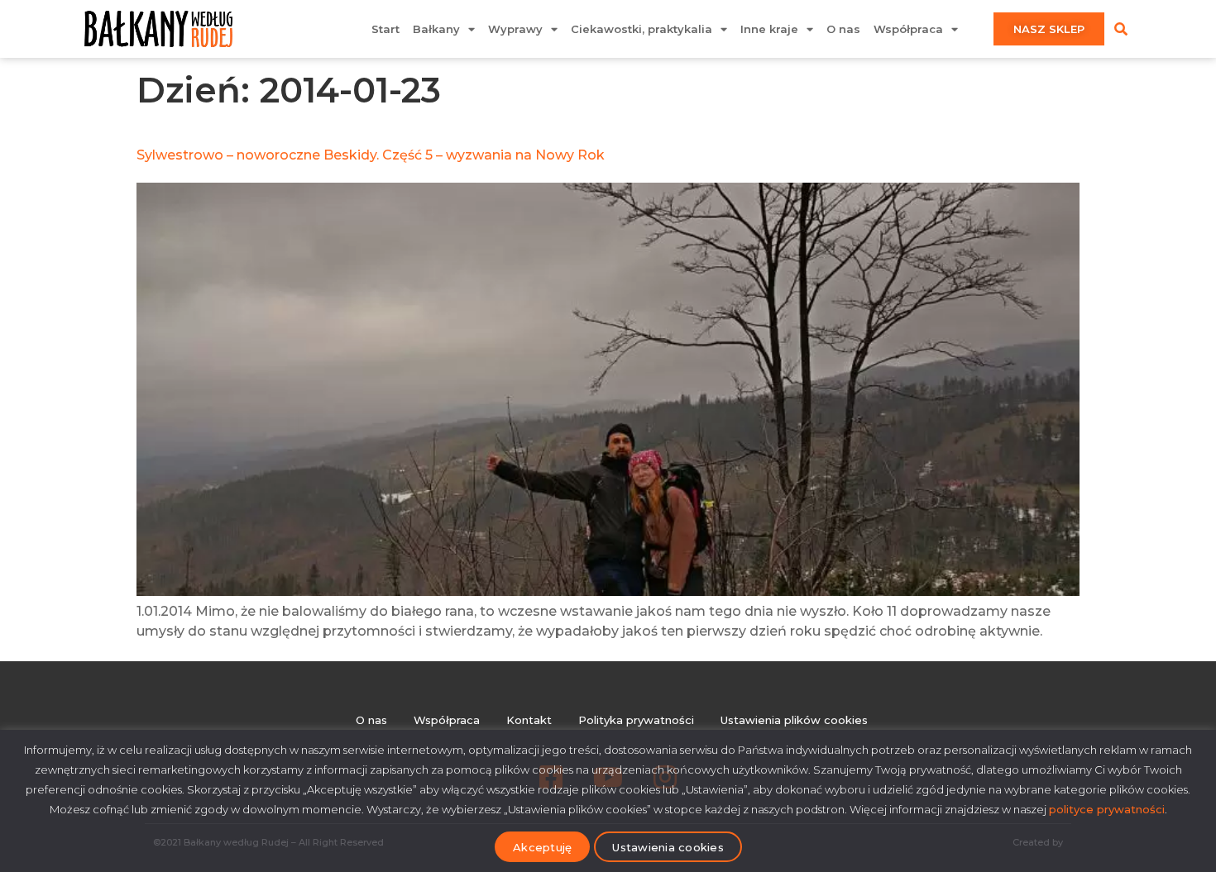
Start (385, 29)
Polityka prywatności (636, 720)
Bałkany (436, 29)
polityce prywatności (1107, 809)
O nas (843, 29)
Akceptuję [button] (542, 847)
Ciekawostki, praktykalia (641, 29)
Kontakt (529, 720)
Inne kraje (769, 29)
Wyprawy (515, 29)
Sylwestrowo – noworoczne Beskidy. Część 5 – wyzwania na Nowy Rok (370, 155)
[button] (1120, 28)
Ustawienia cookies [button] (668, 847)
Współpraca (908, 29)
